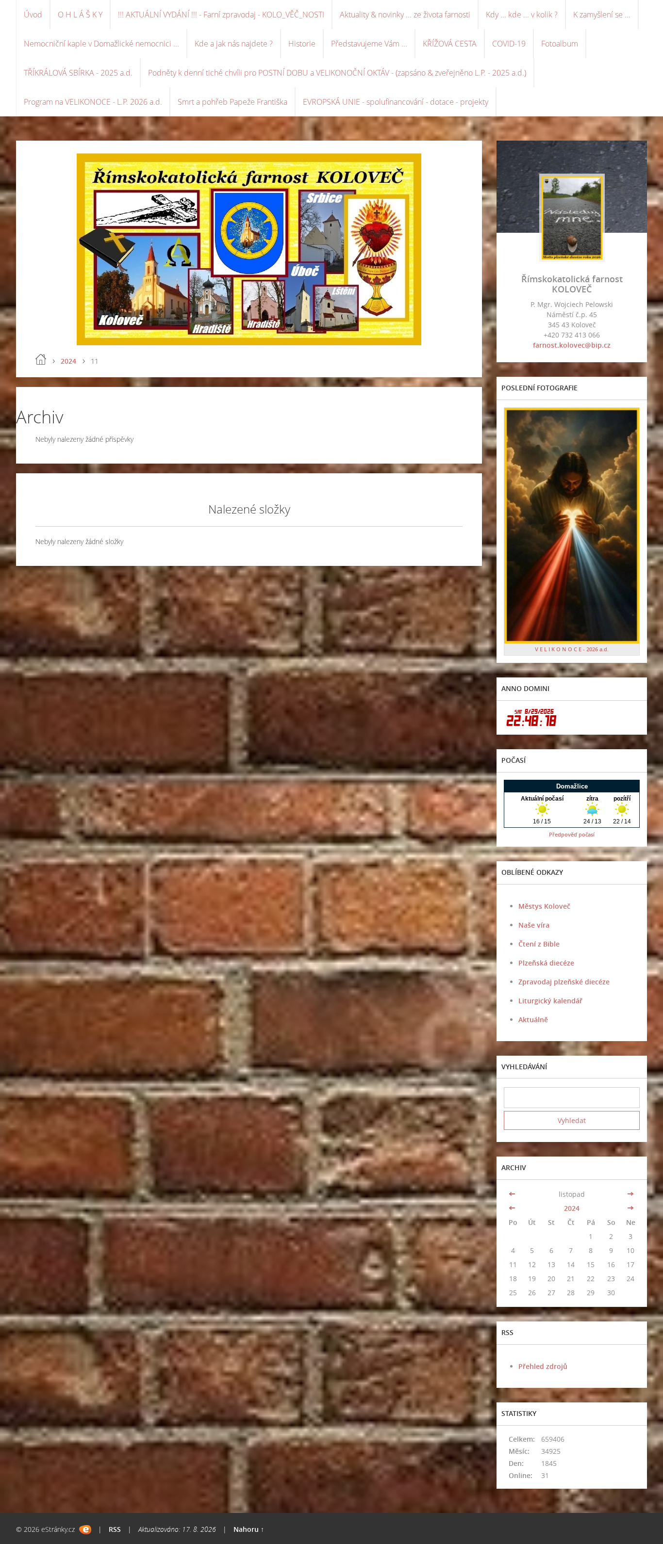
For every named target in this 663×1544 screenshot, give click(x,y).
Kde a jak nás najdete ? (234, 43)
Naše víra (533, 925)
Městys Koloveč (544, 906)
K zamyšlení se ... (601, 14)
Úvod (33, 14)
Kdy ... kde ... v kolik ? (522, 14)
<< (513, 1194)
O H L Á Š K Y (80, 14)
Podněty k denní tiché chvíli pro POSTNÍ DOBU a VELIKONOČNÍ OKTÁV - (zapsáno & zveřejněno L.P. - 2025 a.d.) (337, 72)
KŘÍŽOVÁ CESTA (450, 43)
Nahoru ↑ (248, 1529)
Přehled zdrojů (542, 1366)
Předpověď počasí (572, 834)
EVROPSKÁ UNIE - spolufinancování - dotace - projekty (395, 101)
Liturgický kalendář (550, 1000)
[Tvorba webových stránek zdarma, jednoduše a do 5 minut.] (85, 1529)
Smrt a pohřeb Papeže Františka (232, 101)
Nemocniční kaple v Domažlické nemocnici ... (101, 43)
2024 (68, 361)
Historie (301, 43)
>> (630, 1194)
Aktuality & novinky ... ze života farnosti (405, 14)
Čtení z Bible (539, 944)
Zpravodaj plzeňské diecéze (564, 981)
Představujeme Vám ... (369, 43)
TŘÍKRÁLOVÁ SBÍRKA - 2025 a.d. (78, 72)
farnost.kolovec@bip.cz (572, 345)
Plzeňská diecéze (546, 962)
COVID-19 (509, 43)
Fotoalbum (559, 43)
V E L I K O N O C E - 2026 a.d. (572, 649)
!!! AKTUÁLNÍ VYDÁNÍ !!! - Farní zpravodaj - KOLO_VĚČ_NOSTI (221, 14)
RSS (115, 1529)
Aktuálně (533, 1019)
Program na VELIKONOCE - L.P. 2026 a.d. (93, 101)
